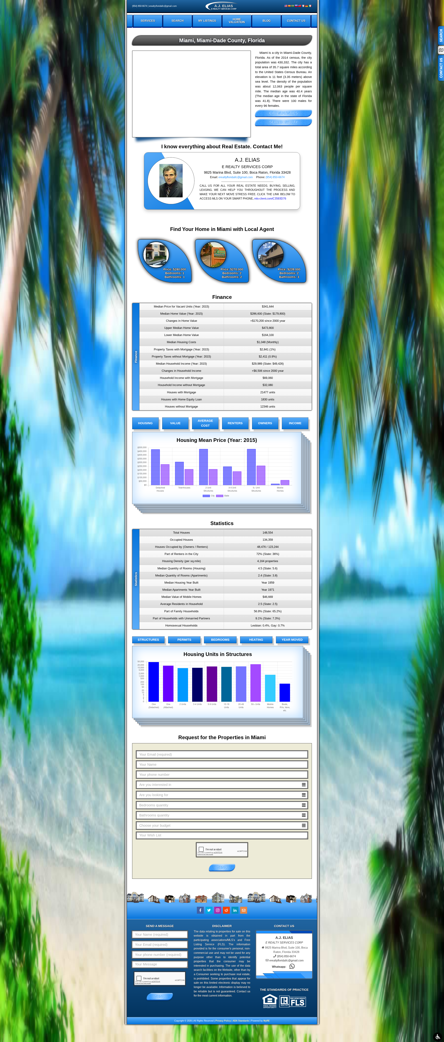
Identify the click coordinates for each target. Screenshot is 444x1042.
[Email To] (243, 910)
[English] (285, 6)
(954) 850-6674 (139, 6)
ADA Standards (241, 1020)
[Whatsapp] (292, 967)
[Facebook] (200, 910)
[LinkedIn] (235, 910)
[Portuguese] (292, 6)
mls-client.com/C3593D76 (270, 198)
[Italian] (309, 6)
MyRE (266, 1020)
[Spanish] (289, 6)
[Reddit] (226, 910)
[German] (306, 6)
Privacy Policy (223, 1020)
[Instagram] (217, 910)
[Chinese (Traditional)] (299, 6)
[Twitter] (209, 910)
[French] (303, 6)
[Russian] (296, 6)
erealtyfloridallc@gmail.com (163, 6)
